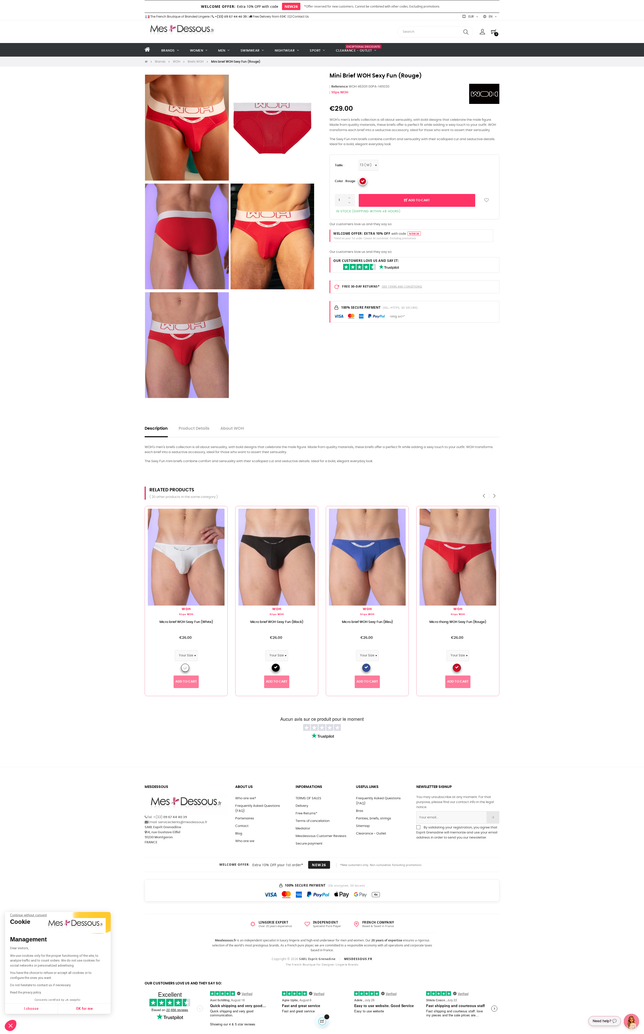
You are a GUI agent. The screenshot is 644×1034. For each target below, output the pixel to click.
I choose (31, 1009)
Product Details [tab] (194, 428)
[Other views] (197, 512)
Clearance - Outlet (371, 833)
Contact (242, 826)
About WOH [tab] (232, 428)
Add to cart (419, 200)
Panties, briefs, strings (373, 818)
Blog (238, 833)
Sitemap (363, 826)
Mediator (303, 828)
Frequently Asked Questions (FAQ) (257, 808)
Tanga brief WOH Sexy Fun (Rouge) (432, 622)
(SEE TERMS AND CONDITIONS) (402, 286)
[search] (465, 31)
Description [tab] (156, 428)
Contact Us (300, 16)
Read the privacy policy (25, 992)
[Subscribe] (493, 817)
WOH (160, 609)
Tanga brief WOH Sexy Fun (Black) (341, 622)
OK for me (84, 1009)
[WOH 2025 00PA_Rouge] (363, 181)
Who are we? (245, 798)
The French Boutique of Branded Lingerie (179, 16)
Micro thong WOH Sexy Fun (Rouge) (160, 622)
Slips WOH (339, 92)
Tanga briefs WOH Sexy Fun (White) (250, 622)
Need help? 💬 (605, 1021)
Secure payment (309, 843)
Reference (339, 86)
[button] (11, 1025)
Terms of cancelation (313, 821)
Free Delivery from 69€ (269, 16)
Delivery (302, 806)
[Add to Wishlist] (486, 200)
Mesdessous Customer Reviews (321, 836)
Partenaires (244, 818)
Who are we (244, 841)
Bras (359, 811)
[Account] (482, 32)
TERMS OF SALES (308, 798)
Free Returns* (306, 813)
